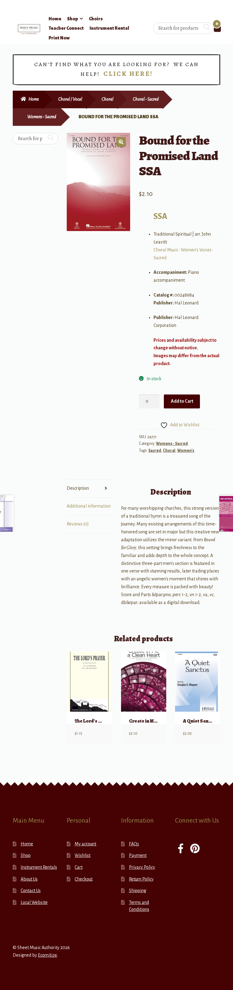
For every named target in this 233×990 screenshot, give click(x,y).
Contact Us (31, 890)
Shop (72, 18)
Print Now (59, 37)
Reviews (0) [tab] (78, 524)
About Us (29, 879)
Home (55, 18)
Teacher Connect (66, 28)
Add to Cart (182, 401)
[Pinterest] (195, 849)
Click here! (128, 73)
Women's (185, 450)
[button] (121, 142)
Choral (107, 99)
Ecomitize (47, 955)
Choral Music (166, 249)
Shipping (137, 890)
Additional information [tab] (89, 506)
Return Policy (141, 879)
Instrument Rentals (39, 867)
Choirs (96, 18)
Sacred (160, 257)
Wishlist (82, 855)
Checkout (84, 879)
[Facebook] (180, 849)
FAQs (134, 843)
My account (85, 843)
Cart (79, 867)
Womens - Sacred (41, 116)
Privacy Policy (142, 867)
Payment (138, 855)
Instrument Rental (109, 28)
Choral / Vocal (70, 99)
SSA (160, 216)
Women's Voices (196, 249)
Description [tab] (78, 488)
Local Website (34, 902)
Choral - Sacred (146, 99)
